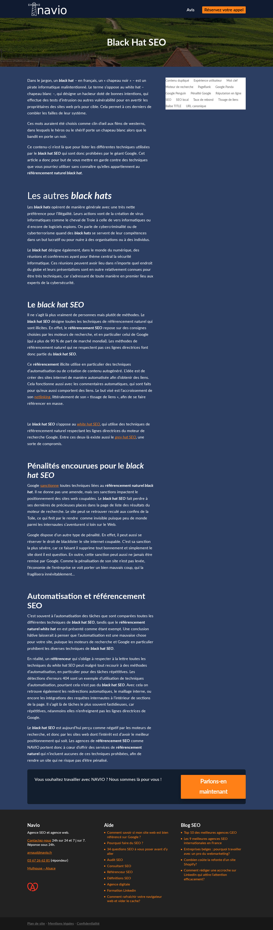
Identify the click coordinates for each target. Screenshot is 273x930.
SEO (168, 99)
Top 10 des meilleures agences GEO (210, 832)
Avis (191, 10)
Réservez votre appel (224, 10)
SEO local (182, 99)
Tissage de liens (228, 99)
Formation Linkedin (121, 890)
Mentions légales (61, 923)
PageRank (204, 87)
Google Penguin (176, 93)
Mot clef (232, 80)
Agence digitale (118, 884)
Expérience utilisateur (208, 80)
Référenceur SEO (120, 872)
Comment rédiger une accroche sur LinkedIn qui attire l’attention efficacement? (210, 875)
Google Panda (224, 87)
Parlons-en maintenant (213, 787)
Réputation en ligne (228, 93)
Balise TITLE (173, 106)
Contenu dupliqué (177, 80)
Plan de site (36, 923)
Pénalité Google (201, 93)
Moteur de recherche (179, 87)
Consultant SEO (119, 866)
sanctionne (49, 486)
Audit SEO (115, 860)
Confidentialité (88, 923)
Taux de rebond (203, 99)
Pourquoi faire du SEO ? (125, 843)
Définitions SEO (119, 878)
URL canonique (196, 106)
